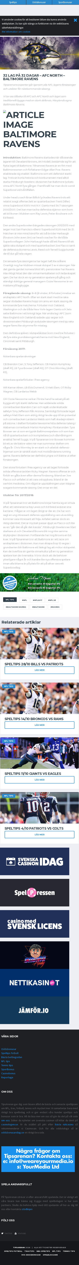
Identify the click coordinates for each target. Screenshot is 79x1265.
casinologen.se (9, 1124)
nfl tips (56, 1251)
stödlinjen (27, 1209)
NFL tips (5, 1061)
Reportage (7, 1077)
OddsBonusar (39, 2)
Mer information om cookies (16, 31)
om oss (5, 1120)
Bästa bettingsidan (11, 1057)
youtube (21, 1233)
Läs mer (39, 670)
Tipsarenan (19, 1247)
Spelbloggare (50, 1255)
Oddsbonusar (8, 1049)
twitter (8, 1233)
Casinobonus (8, 1073)
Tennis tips (7, 1065)
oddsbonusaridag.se (12, 1132)
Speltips (13, 2)
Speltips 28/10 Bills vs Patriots (34, 664)
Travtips (29, 1251)
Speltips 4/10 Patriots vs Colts (34, 828)
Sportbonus (7, 1069)
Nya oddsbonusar (31, 1255)
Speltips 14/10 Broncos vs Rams (34, 719)
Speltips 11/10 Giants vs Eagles (33, 774)
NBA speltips (43, 1251)
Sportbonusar (65, 2)
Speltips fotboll (9, 1053)
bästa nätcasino (64, 1124)
